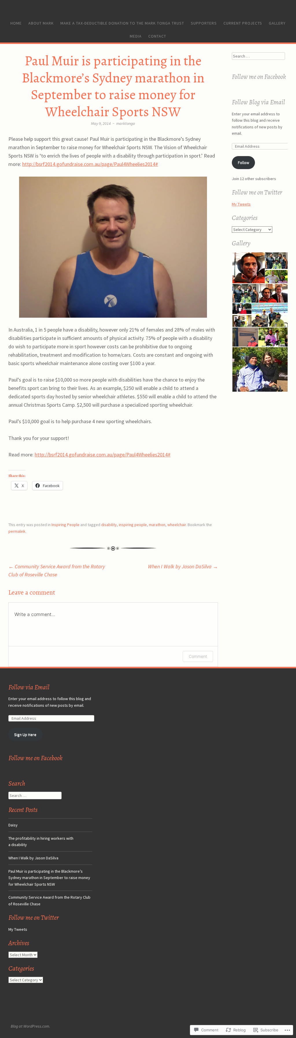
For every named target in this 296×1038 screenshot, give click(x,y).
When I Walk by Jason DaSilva (183, 566)
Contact (157, 36)
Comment (198, 656)
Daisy (13, 825)
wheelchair (176, 524)
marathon (157, 524)
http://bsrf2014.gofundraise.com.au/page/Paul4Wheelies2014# (90, 164)
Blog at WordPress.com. (30, 1026)
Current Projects (242, 23)
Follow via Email (28, 687)
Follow (243, 162)
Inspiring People (65, 524)
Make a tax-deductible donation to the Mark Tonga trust (122, 23)
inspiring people (133, 524)
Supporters (204, 23)
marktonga (125, 123)
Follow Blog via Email (258, 102)
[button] (248, 268)
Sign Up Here (25, 734)
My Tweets (241, 204)
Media (136, 36)
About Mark (41, 23)
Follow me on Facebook (259, 76)
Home (16, 23)
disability (109, 524)
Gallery (277, 23)
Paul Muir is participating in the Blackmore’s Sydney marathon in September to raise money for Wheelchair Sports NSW (49, 878)
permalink (16, 531)
